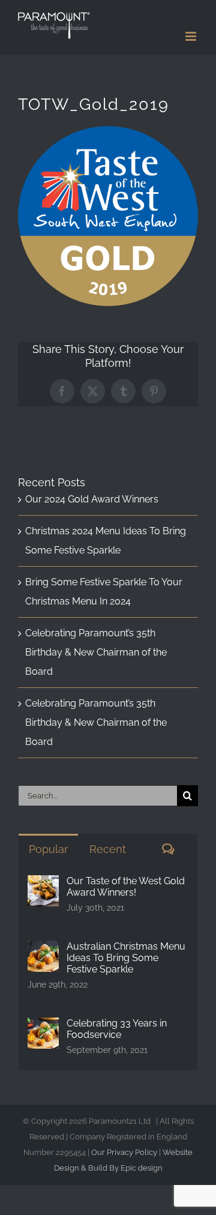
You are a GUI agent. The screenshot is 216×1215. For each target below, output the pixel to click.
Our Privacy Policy (124, 1152)
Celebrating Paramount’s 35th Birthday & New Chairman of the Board (96, 652)
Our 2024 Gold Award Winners (91, 499)
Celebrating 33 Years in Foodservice (117, 1029)
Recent (107, 849)
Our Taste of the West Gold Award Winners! (126, 886)
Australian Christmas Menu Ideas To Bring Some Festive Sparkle (126, 958)
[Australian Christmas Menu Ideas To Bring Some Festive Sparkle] (43, 950)
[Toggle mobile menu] (191, 36)
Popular (48, 849)
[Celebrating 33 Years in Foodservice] (43, 1027)
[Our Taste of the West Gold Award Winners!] (43, 884)
